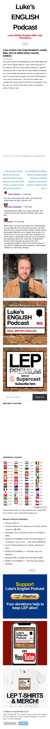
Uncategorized (26, 156)
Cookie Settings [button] (10, 723)
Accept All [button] (23, 723)
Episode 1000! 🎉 (12, 523)
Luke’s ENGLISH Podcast (25, 17)
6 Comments (7, 59)
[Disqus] (25, 220)
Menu (25, 44)
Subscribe (39, 397)
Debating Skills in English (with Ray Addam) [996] (24, 558)
